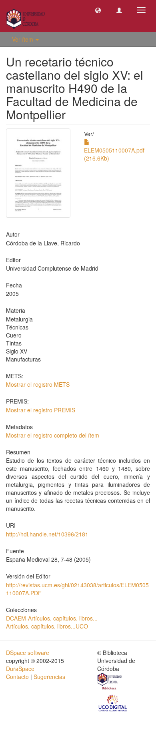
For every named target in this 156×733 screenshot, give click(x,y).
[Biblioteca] (110, 682)
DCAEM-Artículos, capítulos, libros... (52, 618)
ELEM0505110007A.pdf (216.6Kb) (114, 154)
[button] (98, 10)
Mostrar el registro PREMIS (40, 410)
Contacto (17, 677)
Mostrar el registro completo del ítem (52, 435)
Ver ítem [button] (23, 39)
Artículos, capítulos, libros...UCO (47, 626)
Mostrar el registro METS (38, 384)
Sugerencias (49, 677)
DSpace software (27, 653)
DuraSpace (20, 669)
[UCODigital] (113, 703)
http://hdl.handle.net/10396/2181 (47, 534)
